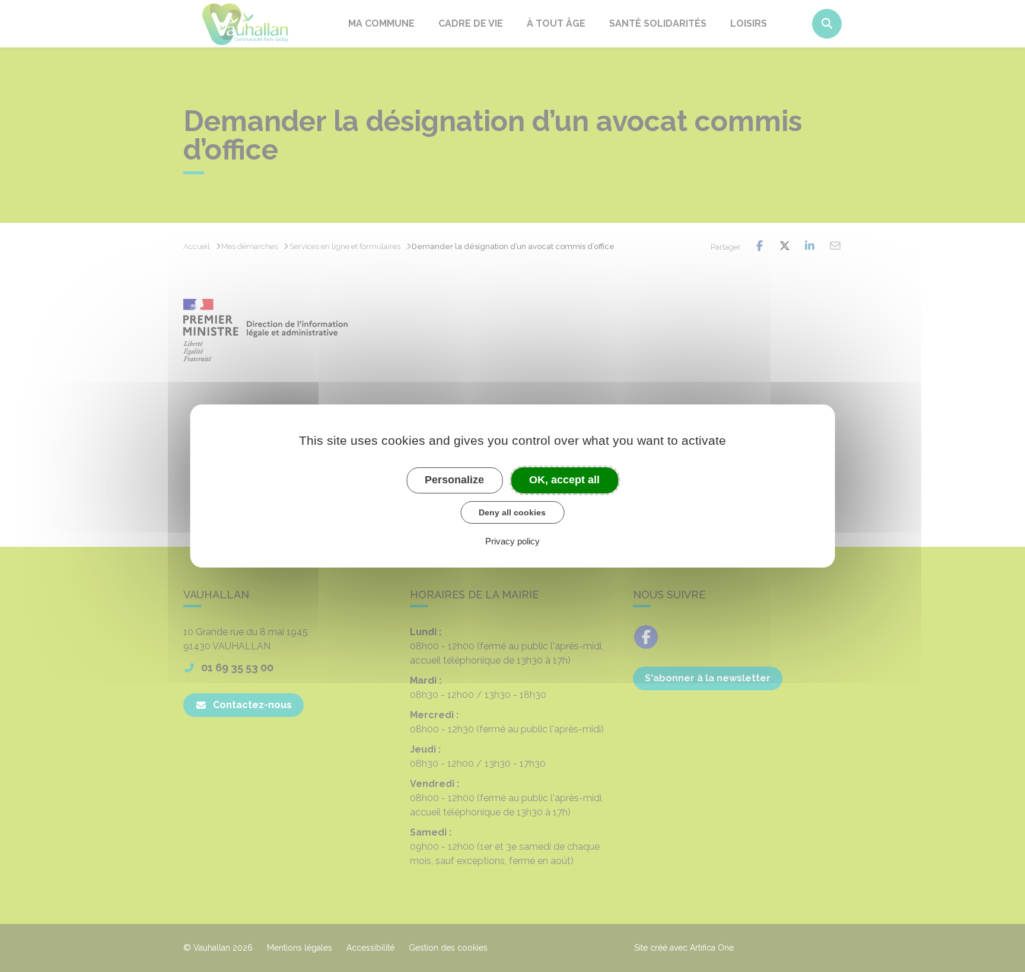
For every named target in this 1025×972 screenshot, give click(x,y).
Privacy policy (512, 541)
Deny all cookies (512, 512)
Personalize (454, 480)
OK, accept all (564, 480)
